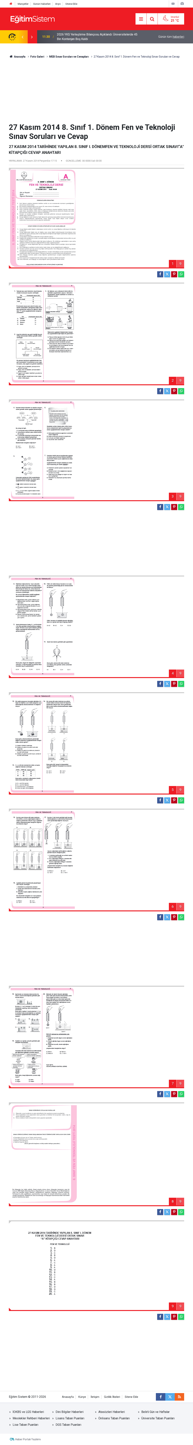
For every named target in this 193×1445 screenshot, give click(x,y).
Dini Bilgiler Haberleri (69, 1412)
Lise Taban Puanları (25, 1425)
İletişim (95, 1397)
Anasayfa (19, 56)
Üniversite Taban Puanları (158, 1418)
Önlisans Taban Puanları (114, 1418)
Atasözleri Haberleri (111, 1412)
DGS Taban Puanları (68, 1425)
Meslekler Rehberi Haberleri (31, 1418)
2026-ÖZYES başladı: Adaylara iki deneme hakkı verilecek (94, 37)
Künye (82, 1397)
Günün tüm (171, 37)
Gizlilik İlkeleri (112, 1397)
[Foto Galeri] (182, 3)
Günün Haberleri (42, 3)
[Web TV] (173, 3)
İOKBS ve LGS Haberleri (28, 1412)
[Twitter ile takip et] (170, 1397)
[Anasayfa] (11, 3)
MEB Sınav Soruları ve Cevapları (69, 56)
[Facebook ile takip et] (160, 1397)
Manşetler (23, 3)
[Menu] (141, 19)
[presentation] (22, 37)
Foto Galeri (37, 56)
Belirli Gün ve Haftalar (155, 1412)
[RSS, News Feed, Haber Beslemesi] (179, 1397)
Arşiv (58, 3)
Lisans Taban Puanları (70, 1418)
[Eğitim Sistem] (32, 18)
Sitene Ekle (71, 3)
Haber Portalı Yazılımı (28, 1439)
